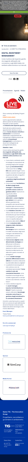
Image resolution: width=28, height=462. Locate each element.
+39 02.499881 (7, 431)
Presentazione (8, 90)
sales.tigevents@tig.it (9, 325)
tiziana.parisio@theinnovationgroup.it (13, 316)
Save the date (14, 73)
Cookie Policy (16, 4)
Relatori (23, 90)
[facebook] (14, 79)
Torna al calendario (10, 46)
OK (14, 11)
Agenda (16, 90)
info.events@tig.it (8, 430)
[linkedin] (17, 79)
